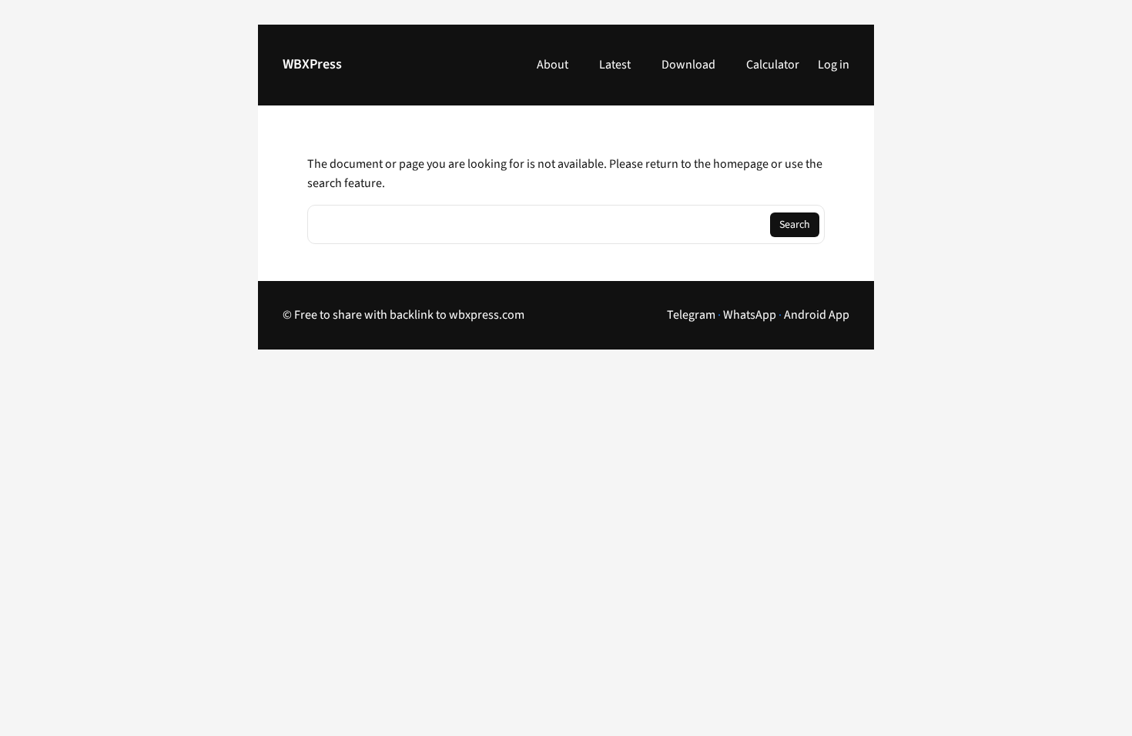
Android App (816, 314)
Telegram (691, 314)
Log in (833, 64)
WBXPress (312, 64)
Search (794, 225)
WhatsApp (749, 314)
